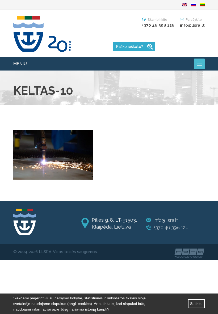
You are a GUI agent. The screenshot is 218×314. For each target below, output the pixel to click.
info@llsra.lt (166, 220)
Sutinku (196, 303)
